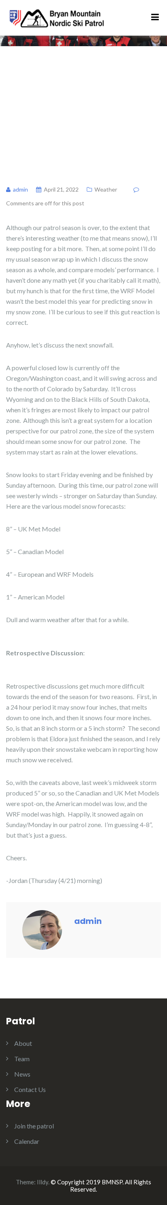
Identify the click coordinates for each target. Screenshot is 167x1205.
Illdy (42, 1182)
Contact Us (30, 1089)
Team (22, 1058)
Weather (105, 189)
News (22, 1074)
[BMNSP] (56, 17)
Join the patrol (34, 1126)
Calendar (26, 1141)
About (23, 1043)
